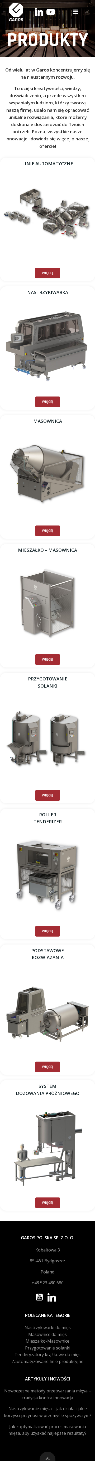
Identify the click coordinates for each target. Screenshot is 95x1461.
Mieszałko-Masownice (47, 1341)
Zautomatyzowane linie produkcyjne (47, 1361)
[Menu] (75, 11)
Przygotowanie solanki (47, 1348)
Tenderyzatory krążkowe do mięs (47, 1354)
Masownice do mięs (47, 1334)
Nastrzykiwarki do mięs (48, 1327)
